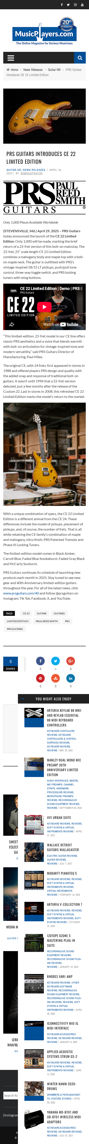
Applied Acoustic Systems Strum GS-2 (62, 1054)
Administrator (32, 173)
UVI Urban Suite (59, 817)
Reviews (52, 750)
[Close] (22, 699)
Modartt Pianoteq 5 (62, 873)
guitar (41, 613)
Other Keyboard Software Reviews (63, 986)
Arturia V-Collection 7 (64, 904)
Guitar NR (13, 170)
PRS (67, 621)
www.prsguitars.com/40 (21, 593)
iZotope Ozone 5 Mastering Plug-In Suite (61, 940)
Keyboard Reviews (58, 746)
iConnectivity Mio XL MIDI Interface (63, 1026)
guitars (59, 613)
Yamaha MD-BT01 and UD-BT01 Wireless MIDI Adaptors (64, 1117)
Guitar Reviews (56, 859)
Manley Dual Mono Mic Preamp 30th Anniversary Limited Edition (64, 767)
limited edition (18, 621)
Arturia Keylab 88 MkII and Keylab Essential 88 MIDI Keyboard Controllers (64, 717)
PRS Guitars (15, 629)
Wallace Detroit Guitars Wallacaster (63, 847)
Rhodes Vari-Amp (60, 976)
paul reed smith (47, 621)
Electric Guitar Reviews (62, 856)
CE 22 (26, 613)
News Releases (34, 170)
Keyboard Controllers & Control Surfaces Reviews (61, 738)
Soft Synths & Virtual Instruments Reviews (63, 1006)
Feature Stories (61, 1098)
